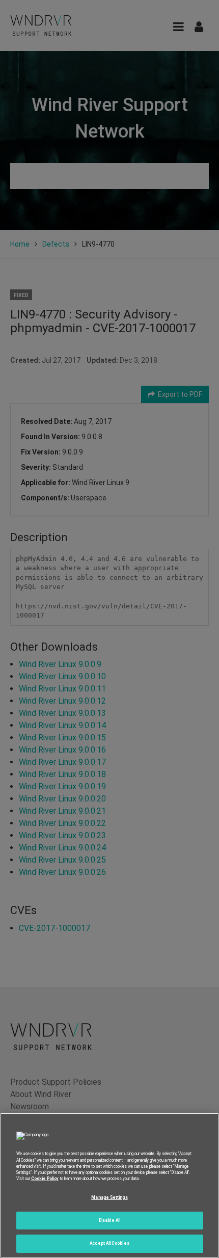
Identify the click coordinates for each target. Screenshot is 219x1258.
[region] (109, 1185)
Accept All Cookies (109, 1243)
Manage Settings (109, 1197)
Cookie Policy (45, 1178)
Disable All (109, 1220)
